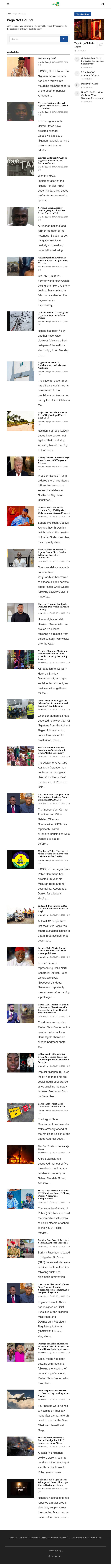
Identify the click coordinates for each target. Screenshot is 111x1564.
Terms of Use (95, 1537)
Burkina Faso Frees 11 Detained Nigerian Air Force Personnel (53, 1241)
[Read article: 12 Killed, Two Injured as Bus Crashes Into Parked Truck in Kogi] (20, 914)
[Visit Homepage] (55, 4)
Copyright (45, 1537)
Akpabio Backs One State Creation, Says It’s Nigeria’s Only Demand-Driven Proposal (54, 510)
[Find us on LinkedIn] (56, 1556)
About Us (13, 1537)
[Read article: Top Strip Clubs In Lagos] (89, 29)
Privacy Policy (82, 1537)
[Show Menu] (8, 4)
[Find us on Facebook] (49, 1556)
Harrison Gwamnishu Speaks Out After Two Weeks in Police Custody (53, 607)
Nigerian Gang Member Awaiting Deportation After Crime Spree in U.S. (51, 210)
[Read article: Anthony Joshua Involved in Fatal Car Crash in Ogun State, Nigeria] (20, 266)
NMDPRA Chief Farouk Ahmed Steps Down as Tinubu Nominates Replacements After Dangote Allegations (53, 1288)
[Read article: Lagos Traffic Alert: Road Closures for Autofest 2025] (20, 1112)
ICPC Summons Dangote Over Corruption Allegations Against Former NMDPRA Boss (53, 797)
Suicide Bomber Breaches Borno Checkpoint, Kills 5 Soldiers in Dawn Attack (51, 1440)
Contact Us (34, 1537)
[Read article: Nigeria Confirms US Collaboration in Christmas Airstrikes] (20, 371)
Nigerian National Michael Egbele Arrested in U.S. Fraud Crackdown (53, 106)
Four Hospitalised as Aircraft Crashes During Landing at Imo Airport (54, 1393)
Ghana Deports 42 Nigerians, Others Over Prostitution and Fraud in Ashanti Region (53, 703)
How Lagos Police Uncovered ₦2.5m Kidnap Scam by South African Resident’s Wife (53, 854)
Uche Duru (44, 516)
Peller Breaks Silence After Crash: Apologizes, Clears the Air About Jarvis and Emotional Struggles (53, 1058)
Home (9, 13)
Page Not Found (19, 13)
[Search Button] (103, 4)
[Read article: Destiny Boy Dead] (20, 67)
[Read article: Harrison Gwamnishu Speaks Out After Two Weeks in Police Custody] (20, 612)
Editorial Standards (58, 1537)
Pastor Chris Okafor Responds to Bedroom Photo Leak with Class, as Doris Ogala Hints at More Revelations (53, 1009)
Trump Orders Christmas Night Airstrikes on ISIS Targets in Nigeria (54, 460)
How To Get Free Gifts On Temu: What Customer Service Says (92, 95)
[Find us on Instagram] (60, 1556)
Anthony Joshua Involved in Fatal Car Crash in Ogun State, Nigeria (53, 260)
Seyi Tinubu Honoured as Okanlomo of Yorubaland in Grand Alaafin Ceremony (52, 750)
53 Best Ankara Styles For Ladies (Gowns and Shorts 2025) (92, 61)
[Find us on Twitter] (52, 1556)
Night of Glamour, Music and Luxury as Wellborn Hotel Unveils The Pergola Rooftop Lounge (52, 655)
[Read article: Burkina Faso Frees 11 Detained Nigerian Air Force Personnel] (20, 1248)
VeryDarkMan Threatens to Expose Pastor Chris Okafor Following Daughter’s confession (52, 554)
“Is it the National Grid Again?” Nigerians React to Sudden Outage (53, 315)
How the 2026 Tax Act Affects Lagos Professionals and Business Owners (52, 160)
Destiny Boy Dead (47, 58)
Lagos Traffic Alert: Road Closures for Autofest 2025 (51, 1105)
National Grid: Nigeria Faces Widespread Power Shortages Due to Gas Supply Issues (53, 1482)
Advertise (23, 1537)
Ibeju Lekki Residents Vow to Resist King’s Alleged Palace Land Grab (52, 415)
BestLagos (58, 1551)
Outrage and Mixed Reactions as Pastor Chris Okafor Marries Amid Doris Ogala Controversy (53, 1346)
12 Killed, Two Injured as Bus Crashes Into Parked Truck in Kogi (53, 908)
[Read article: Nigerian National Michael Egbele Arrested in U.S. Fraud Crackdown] (20, 111)
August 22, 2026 (61, 62)
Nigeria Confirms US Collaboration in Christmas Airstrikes (52, 365)
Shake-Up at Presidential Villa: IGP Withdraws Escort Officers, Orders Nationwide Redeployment (54, 1194)
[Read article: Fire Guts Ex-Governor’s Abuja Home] (20, 1154)
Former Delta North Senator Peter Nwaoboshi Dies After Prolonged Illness (52, 951)
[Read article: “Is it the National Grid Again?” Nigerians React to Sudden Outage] (20, 321)
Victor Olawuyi (45, 62)
